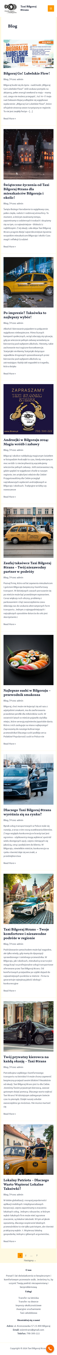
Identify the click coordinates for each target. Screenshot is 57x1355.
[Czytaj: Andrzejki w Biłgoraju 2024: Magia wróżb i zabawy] (28, 408)
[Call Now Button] (50, 1349)
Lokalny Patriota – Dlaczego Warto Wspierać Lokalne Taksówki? (26, 1184)
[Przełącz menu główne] (51, 8)
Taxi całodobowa (28, 1312)
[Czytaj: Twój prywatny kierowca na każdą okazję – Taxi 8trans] (28, 1025)
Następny (30, 1260)
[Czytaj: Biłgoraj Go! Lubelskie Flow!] (28, 53)
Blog (6, 79)
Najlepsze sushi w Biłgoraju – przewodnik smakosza (27, 692)
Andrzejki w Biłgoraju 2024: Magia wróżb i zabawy (26, 442)
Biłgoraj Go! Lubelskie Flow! (27, 73)
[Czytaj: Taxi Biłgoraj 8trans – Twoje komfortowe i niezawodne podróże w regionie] (28, 898)
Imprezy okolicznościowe (29, 1305)
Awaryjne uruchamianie (28, 1308)
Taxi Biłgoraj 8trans (28, 8)
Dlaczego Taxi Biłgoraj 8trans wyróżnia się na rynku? (27, 812)
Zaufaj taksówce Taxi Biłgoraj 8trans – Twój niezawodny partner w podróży (27, 567)
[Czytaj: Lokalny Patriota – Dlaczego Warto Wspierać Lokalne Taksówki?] (28, 1149)
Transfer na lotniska (28, 1297)
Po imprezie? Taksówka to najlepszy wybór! (25, 315)
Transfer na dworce (28, 1301)
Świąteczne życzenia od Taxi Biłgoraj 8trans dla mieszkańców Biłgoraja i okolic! (26, 191)
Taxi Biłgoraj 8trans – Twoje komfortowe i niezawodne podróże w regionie (26, 933)
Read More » (10, 118)
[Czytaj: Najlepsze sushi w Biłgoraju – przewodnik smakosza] (28, 659)
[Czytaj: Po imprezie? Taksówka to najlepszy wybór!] (28, 281)
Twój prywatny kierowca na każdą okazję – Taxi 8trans (26, 1059)
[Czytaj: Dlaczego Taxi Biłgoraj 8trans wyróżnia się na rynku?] (28, 778)
